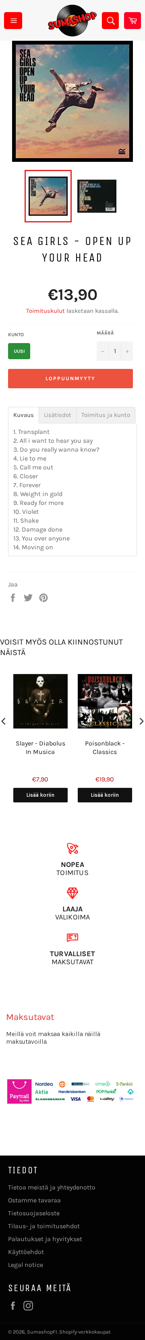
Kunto (16, 334)
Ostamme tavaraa (34, 1200)
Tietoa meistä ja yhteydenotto (51, 1187)
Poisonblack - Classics (105, 747)
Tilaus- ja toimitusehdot (44, 1226)
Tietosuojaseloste (34, 1213)
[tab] (23, 415)
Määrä (105, 333)
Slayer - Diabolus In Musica (40, 747)
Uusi (19, 351)
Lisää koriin (40, 795)
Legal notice (25, 1265)
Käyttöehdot (26, 1252)
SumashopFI (42, 1332)
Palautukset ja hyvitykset (45, 1239)
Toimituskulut (45, 310)
